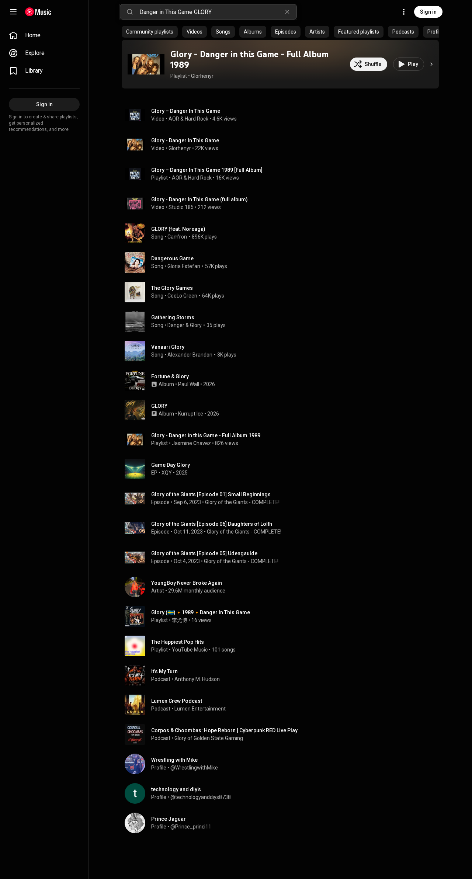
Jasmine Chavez (191, 443)
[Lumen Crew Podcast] (283, 705)
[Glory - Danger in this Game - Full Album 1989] (146, 64)
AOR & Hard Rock (188, 119)
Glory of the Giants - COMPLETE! (242, 502)
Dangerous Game (172, 258)
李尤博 (179, 620)
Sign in (428, 12)
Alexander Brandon (189, 355)
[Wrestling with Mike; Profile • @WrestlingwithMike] (283, 764)
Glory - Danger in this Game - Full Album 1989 (249, 59)
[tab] (150, 32)
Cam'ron (177, 237)
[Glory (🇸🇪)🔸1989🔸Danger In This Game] (283, 616)
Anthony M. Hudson (197, 679)
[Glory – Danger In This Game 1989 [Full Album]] (283, 174)
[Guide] (13, 11)
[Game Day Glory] (283, 469)
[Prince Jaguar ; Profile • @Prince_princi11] (283, 823)
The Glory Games (172, 288)
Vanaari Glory (167, 347)
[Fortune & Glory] (283, 380)
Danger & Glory (184, 325)
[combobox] (217, 11)
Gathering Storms (172, 317)
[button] (146, 64)
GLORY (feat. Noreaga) (178, 229)
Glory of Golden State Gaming (208, 738)
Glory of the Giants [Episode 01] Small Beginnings (211, 494)
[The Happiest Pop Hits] (283, 646)
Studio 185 (181, 207)
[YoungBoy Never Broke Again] (283, 587)
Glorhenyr (202, 76)
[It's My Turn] (283, 675)
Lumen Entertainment (200, 709)
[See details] (431, 64)
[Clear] (287, 12)
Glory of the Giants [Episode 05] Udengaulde (204, 553)
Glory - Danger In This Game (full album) (199, 199)
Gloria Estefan (183, 266)
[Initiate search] (130, 12)
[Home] (38, 11)
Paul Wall (188, 384)
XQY (167, 473)
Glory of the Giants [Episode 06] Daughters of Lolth (211, 524)
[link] (44, 35)
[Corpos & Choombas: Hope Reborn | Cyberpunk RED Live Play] (283, 734)
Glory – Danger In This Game (185, 111)
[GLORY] (283, 410)
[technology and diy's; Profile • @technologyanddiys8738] (283, 793)
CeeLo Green (182, 296)
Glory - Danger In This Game (185, 140)
